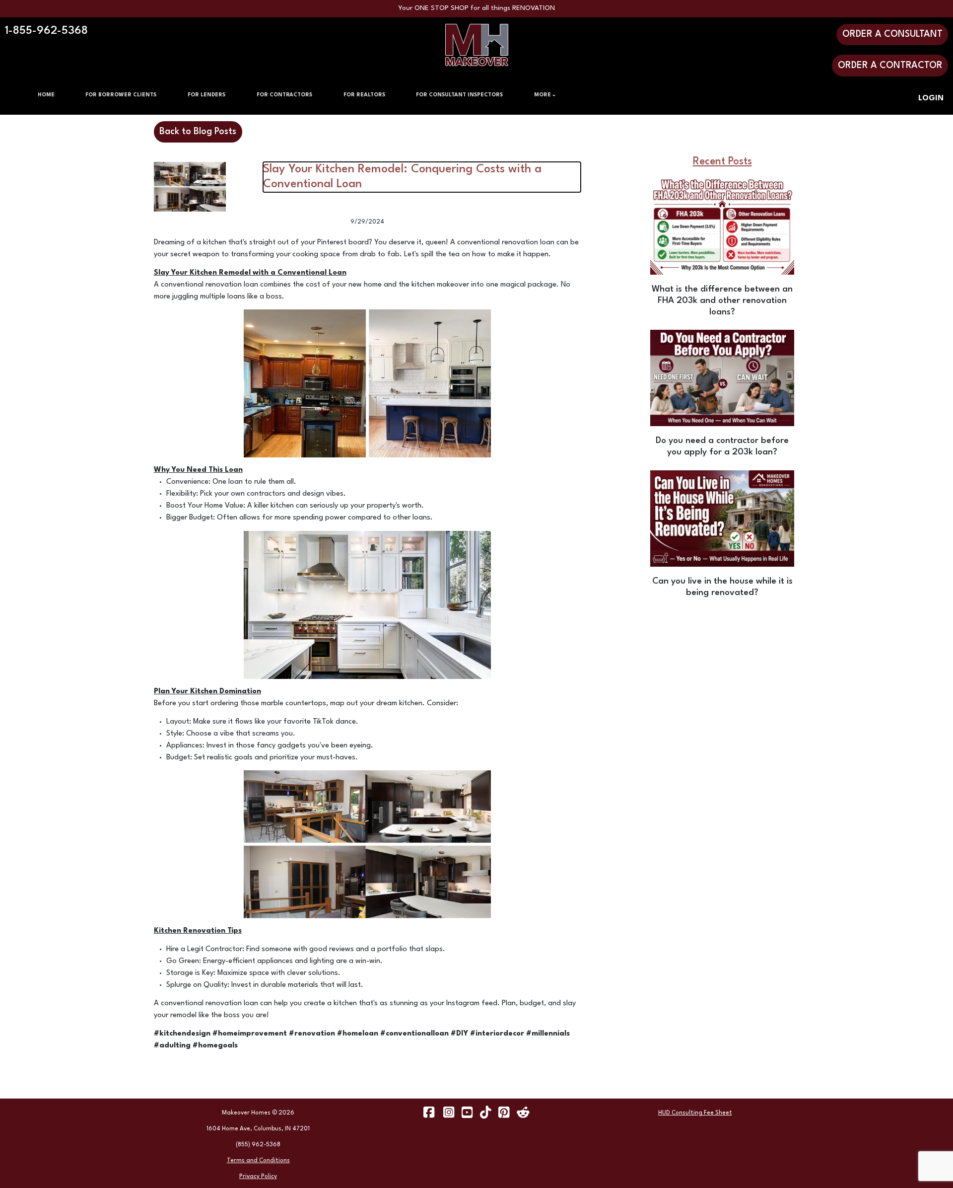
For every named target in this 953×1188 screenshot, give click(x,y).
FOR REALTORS (364, 95)
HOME (46, 95)
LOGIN (931, 98)
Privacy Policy (258, 1177)
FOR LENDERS (206, 95)
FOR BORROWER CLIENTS (120, 95)
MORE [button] (542, 95)
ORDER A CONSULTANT (892, 34)
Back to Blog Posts (197, 131)
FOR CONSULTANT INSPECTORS (459, 95)
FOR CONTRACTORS (284, 95)
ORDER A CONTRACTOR (890, 65)
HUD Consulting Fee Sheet (695, 1113)
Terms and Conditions (258, 1161)
